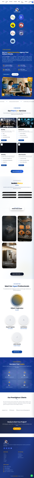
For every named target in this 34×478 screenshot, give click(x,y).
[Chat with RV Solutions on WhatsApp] (31, 475)
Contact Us (30, 2)
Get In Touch (17, 428)
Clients (26, 1)
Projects (15, 1)
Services (10, 1)
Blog (19, 1)
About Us (7, 2)
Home (3, 1)
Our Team (22, 2)
